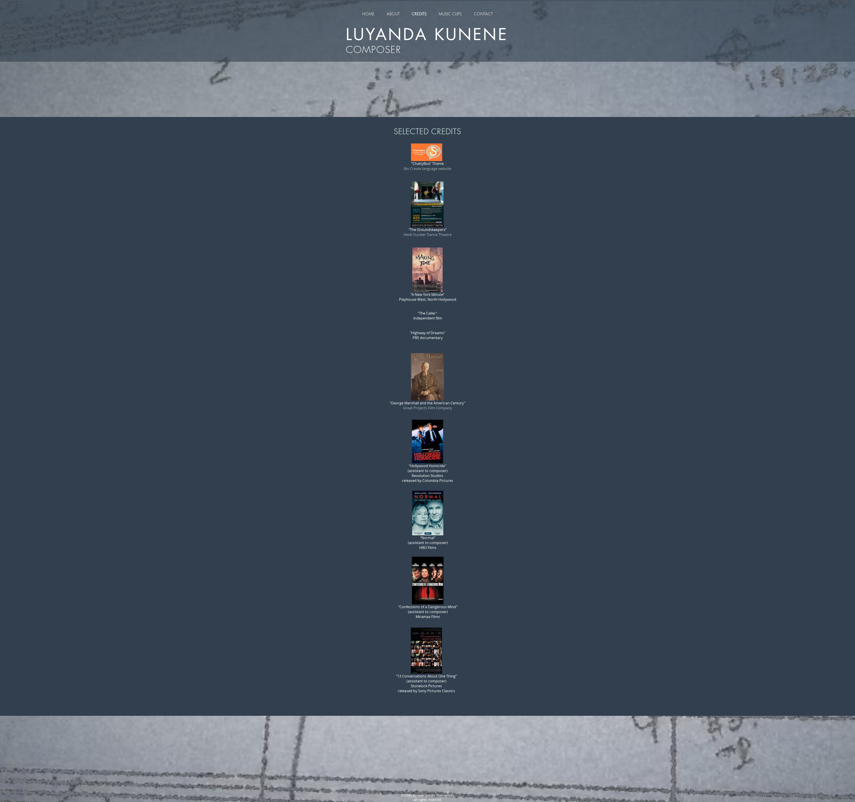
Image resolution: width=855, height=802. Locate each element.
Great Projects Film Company (427, 407)
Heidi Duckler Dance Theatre (427, 234)
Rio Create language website (427, 168)
